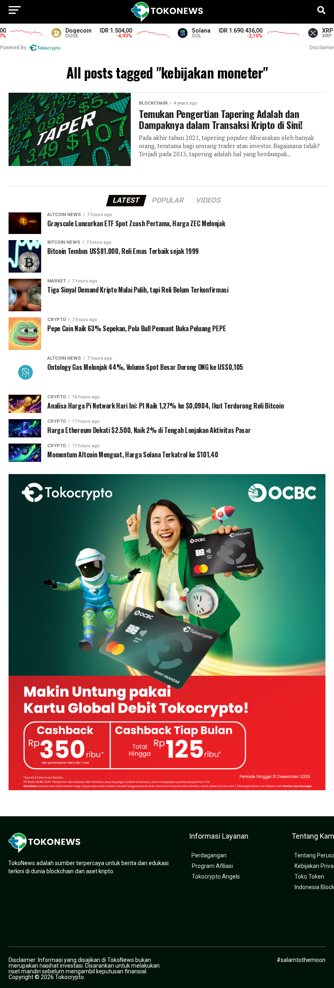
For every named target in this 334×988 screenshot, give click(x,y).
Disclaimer (322, 47)
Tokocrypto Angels (216, 877)
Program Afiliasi (212, 866)
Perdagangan (208, 855)
